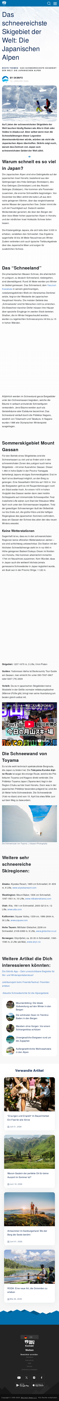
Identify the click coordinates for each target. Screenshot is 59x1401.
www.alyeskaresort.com (24, 887)
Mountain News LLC (29, 1397)
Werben (29, 1350)
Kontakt (29, 1345)
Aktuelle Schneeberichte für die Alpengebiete (25, 993)
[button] (29, 1337)
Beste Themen (10, 68)
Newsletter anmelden (29, 1354)
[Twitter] (27, 1378)
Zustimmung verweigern (29, 1369)
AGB (29, 1363)
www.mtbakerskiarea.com (38, 898)
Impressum (29, 1357)
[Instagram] (34, 1378)
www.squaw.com (19, 920)
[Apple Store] (38, 1385)
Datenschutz (29, 1360)
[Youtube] (19, 1378)
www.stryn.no (34, 941)
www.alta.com (15, 909)
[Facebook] (42, 1378)
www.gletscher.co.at (46, 931)
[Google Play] (22, 1385)
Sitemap (29, 1366)
